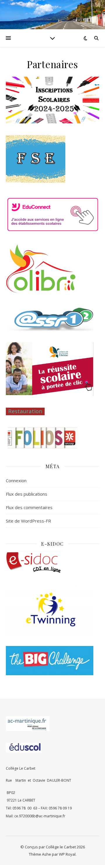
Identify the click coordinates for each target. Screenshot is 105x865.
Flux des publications (26, 494)
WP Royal (67, 854)
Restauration (25, 411)
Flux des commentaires (29, 507)
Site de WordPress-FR (28, 521)
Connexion (16, 480)
